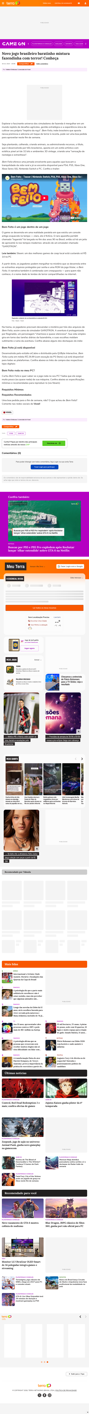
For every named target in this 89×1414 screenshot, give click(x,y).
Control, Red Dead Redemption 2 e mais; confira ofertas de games (21, 1104)
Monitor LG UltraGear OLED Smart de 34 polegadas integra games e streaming (21, 1265)
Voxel (11, 433)
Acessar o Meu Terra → (37, 566)
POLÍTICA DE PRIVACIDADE (66, 1390)
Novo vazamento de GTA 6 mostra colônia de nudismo (20, 1224)
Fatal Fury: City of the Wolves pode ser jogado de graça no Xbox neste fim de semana (28, 1178)
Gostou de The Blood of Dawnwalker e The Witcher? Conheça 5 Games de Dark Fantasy (28, 1163)
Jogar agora (29, 648)
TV (14, 1021)
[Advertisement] (63, 1179)
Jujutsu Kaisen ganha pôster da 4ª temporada (63, 1104)
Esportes (62, 1277)
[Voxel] (7, 412)
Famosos (16, 987)
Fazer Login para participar (44, 467)
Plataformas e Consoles (10, 1100)
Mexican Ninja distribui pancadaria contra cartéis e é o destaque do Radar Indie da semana (72, 1163)
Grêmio (15, 971)
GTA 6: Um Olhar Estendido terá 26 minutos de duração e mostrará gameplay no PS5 (29, 1298)
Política (60, 1055)
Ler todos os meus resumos (44, 608)
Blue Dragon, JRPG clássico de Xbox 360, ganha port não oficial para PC (64, 1224)
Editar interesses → (76, 577)
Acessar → (38, 660)
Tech (3, 1259)
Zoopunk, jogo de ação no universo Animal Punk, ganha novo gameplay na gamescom (21, 1145)
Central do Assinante (63, 3)
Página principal (13, 3)
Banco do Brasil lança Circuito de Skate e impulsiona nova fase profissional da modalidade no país (73, 1283)
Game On (21, 433)
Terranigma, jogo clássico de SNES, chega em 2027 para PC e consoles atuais (29, 1282)
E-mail (79, 3)
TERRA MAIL (47, 3)
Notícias (11, 544)
